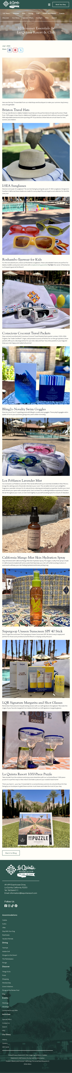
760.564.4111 (13, 890)
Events (61, 13)
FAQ (47, 18)
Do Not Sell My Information (35, 1058)
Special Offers (27, 18)
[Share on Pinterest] (15, 50)
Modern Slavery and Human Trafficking (18, 1061)
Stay (23, 13)
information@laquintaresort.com (23, 893)
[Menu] (49, 4)
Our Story (15, 18)
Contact (39, 18)
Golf (37, 13)
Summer (16, 13)
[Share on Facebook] (9, 50)
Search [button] (54, 18)
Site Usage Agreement (33, 1055)
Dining (30, 13)
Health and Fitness (49, 13)
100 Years (6, 13)
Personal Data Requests (40, 1061)
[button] (6, 1027)
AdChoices (22, 1058)
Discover (6, 18)
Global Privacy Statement (16, 1055)
